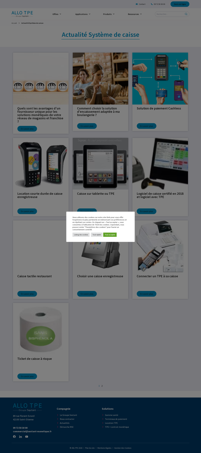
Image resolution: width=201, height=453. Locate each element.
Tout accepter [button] (110, 235)
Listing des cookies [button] (81, 235)
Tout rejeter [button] (97, 235)
